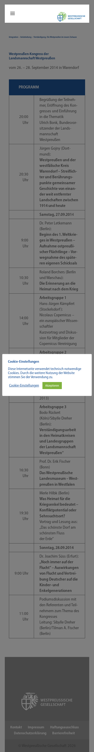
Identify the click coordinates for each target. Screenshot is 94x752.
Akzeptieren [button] (52, 385)
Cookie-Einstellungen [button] (24, 385)
